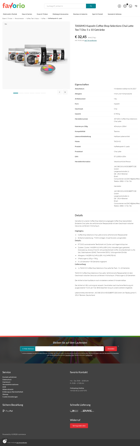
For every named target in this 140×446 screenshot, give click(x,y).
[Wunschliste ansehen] (125, 6)
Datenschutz (88, 355)
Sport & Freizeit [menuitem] (97, 14)
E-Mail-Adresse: (28, 349)
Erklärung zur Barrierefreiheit (12, 392)
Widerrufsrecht (7, 389)
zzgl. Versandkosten (90, 40)
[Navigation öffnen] (135, 6)
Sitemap (5, 394)
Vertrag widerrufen (79, 426)
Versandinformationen (10, 384)
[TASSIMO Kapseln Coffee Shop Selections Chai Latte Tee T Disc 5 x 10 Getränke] (36, 55)
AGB (4, 387)
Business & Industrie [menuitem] (80, 14)
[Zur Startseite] (13, 6)
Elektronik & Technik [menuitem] (10, 14)
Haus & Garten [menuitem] (27, 14)
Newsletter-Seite (69, 355)
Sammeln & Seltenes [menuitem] (115, 14)
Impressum (6, 382)
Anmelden (111, 349)
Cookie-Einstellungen (10, 397)
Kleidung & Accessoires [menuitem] (60, 14)
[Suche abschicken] (91, 6)
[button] (119, 6)
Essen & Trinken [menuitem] (42, 14)
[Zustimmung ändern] (4, 441)
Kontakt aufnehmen (9, 377)
